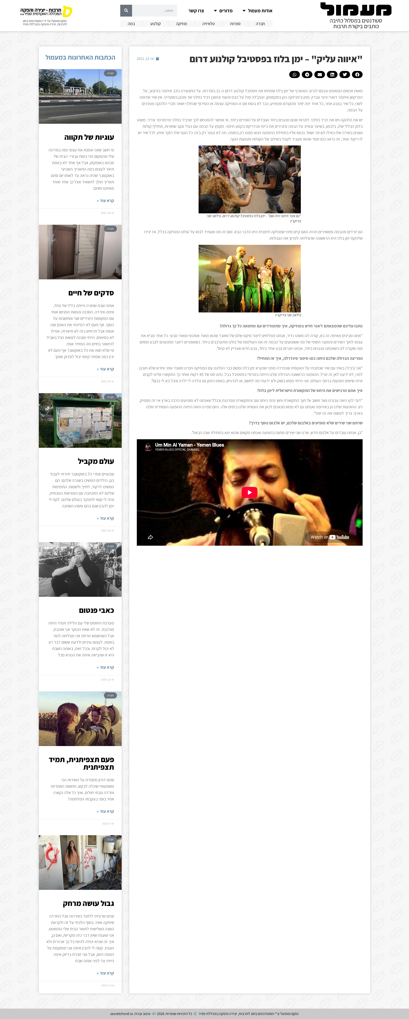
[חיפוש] (126, 11)
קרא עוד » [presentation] (105, 200)
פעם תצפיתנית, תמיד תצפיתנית (81, 763)
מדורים (226, 11)
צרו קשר (196, 11)
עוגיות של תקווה (89, 137)
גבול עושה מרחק (88, 903)
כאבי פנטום (96, 610)
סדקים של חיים (91, 293)
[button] (357, 74)
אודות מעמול (260, 11)
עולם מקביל (96, 461)
